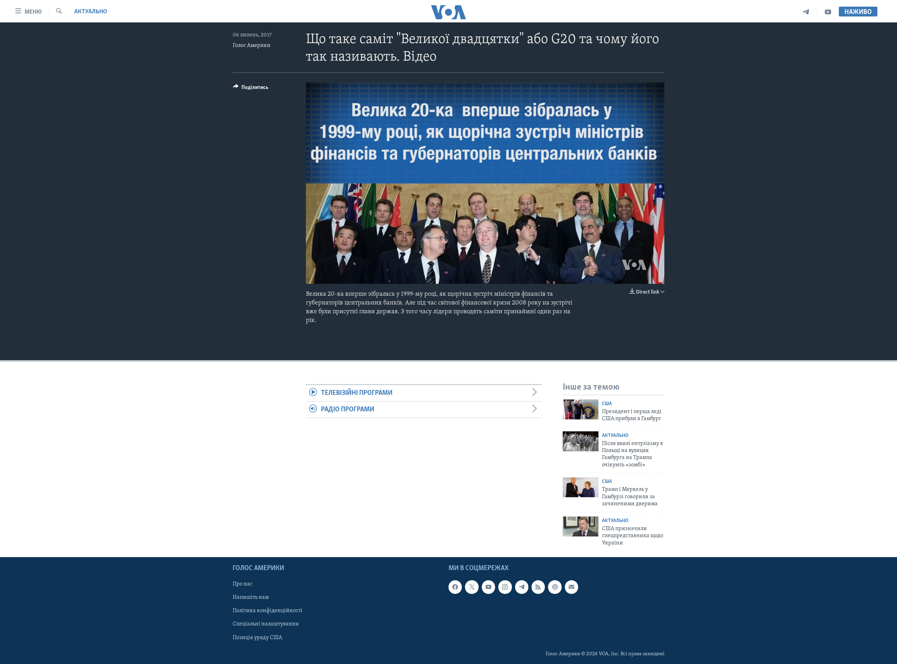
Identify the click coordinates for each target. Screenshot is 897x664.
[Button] (250, 89)
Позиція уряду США (257, 638)
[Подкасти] (554, 587)
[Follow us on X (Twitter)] (471, 587)
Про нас (242, 584)
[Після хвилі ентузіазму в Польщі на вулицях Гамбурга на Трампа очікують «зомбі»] (580, 441)
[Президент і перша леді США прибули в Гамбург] (580, 409)
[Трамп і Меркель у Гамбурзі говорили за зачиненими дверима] (580, 487)
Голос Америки (252, 45)
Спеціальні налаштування (266, 624)
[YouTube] (828, 12)
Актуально (90, 12)
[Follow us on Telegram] (521, 587)
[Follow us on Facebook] (455, 587)
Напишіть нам (251, 597)
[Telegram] (806, 12)
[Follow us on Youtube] (488, 587)
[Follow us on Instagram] (505, 587)
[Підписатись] (571, 587)
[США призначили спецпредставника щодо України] (580, 526)
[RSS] (538, 587)
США (607, 403)
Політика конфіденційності (267, 611)
